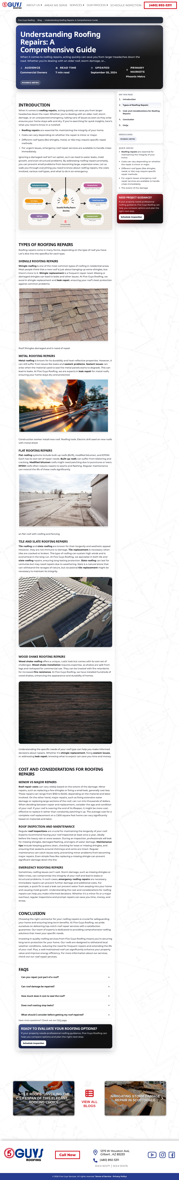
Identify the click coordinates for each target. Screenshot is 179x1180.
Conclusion (128, 119)
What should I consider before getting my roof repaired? (52, 1014)
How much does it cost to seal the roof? (43, 996)
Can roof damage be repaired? (38, 986)
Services (76, 5)
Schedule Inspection (125, 5)
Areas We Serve (55, 5)
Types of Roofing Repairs (135, 105)
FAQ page (62, 1020)
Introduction (129, 99)
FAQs (125, 125)
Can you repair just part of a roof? (40, 977)
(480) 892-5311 (160, 5)
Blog (39, 20)
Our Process (96, 5)
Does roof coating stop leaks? (37, 1005)
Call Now (67, 1155)
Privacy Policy (120, 1176)
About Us (33, 5)
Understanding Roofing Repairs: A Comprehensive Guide (71, 20)
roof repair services (46, 956)
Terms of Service (103, 1176)
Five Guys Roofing (26, 20)
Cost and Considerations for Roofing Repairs (141, 112)
